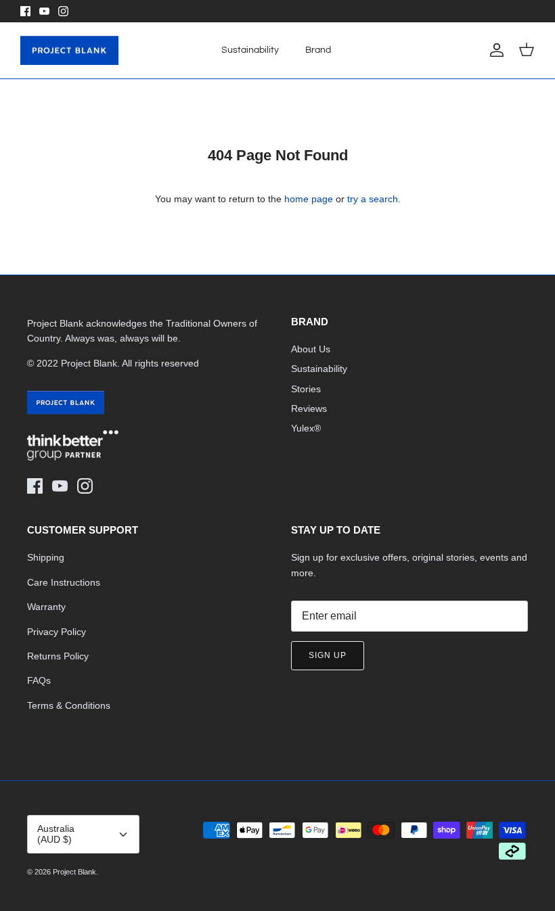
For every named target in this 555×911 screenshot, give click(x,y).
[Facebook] (25, 11)
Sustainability (250, 50)
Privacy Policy (56, 631)
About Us (310, 349)
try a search (372, 198)
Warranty (46, 606)
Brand (318, 50)
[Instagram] (63, 11)
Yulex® (306, 428)
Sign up (328, 655)
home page (308, 198)
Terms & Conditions (68, 705)
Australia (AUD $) (55, 834)
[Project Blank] (69, 51)
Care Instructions (63, 582)
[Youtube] (44, 11)
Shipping (45, 557)
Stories (306, 388)
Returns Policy (58, 656)
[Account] (494, 50)
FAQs (39, 680)
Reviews (309, 408)
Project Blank (74, 872)
